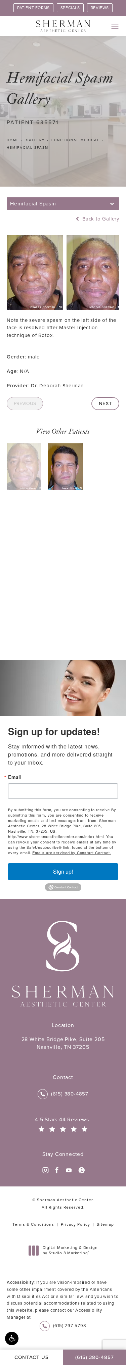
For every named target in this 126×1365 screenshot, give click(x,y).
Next (105, 403)
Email (15, 777)
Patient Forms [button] (33, 8)
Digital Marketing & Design (70, 1250)
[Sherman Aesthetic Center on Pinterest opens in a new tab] (81, 1170)
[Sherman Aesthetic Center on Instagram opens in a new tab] (45, 1170)
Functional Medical (75, 140)
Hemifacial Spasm (27, 147)
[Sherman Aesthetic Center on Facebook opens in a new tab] (57, 1170)
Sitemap (105, 1224)
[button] (11, 1338)
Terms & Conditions (33, 1224)
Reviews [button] (100, 8)
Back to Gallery (100, 219)
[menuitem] (45, 1170)
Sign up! (63, 871)
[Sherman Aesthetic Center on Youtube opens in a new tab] (69, 1170)
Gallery (35, 140)
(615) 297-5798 (69, 1325)
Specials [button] (70, 8)
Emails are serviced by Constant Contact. (71, 852)
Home (13, 140)
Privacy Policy (75, 1224)
